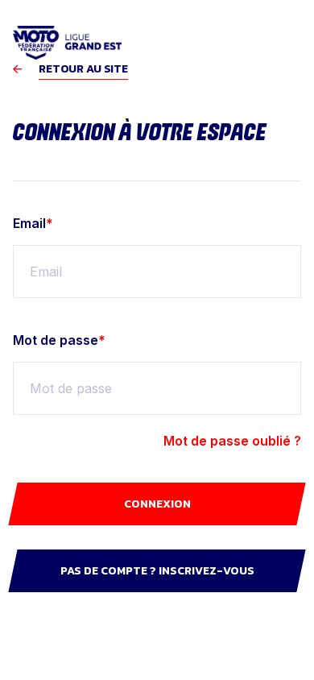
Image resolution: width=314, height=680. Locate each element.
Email (33, 223)
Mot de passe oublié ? (232, 441)
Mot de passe (59, 340)
